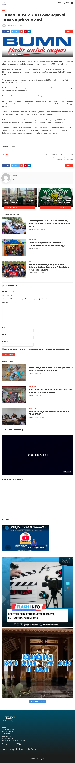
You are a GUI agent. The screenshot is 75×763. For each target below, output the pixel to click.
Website (5, 342)
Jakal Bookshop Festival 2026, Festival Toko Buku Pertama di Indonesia (50, 390)
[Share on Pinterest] (25, 31)
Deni (31, 229)
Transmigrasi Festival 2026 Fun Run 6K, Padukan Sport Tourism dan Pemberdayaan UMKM (50, 223)
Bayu (10, 25)
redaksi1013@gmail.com (18, 744)
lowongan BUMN (54, 157)
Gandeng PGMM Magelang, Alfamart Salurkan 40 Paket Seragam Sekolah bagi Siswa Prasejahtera (49, 267)
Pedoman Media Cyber (26, 749)
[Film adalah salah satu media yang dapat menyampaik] (37, 592)
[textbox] (37, 104)
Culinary (31, 365)
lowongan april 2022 (67, 154)
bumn (58, 154)
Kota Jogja (32, 239)
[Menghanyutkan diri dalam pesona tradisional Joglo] (37, 663)
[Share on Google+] (21, 31)
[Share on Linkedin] (29, 31)
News (4, 10)
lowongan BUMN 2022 (67, 157)
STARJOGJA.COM (9, 61)
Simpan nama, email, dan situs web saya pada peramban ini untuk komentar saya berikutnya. (36, 349)
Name (4, 327)
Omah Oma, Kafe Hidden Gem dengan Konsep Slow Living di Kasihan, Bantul (51, 369)
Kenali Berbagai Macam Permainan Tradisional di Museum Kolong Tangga (47, 244)
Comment (5, 302)
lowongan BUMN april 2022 (65, 159)
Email (4, 334)
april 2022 (52, 154)
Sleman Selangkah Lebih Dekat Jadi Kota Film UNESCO (49, 412)
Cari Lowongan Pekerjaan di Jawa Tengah (27, 96)
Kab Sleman (32, 408)
